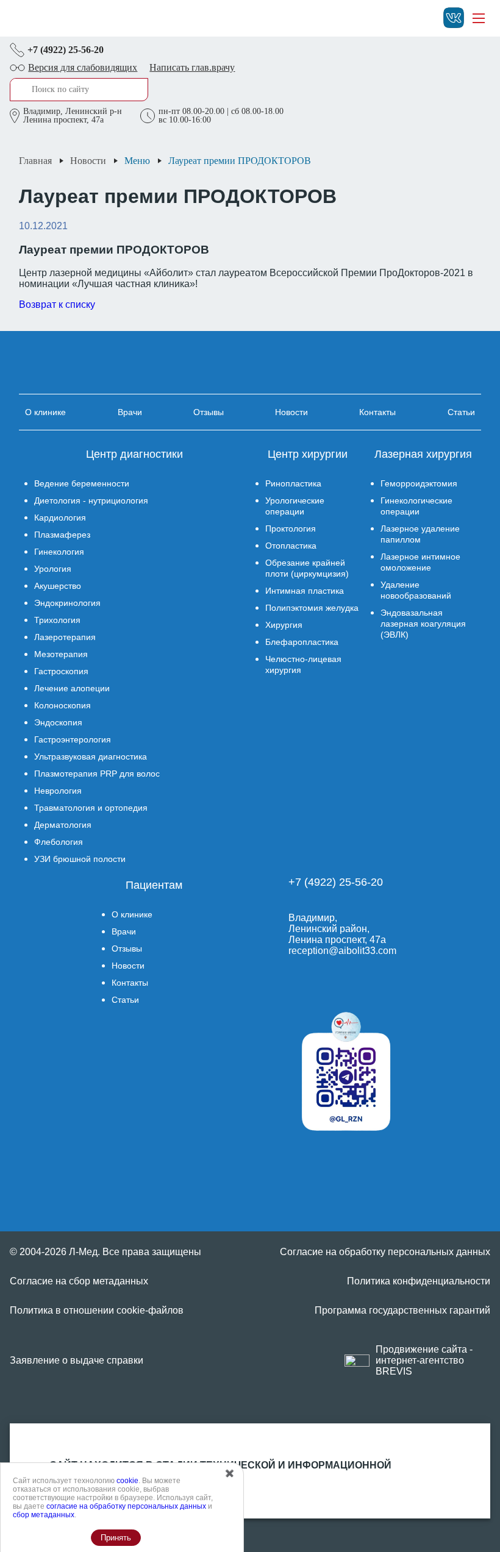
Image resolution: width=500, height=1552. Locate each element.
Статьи (461, 412)
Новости (291, 412)
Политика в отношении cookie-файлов (97, 1310)
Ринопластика (293, 483)
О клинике (45, 412)
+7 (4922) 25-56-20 (65, 49)
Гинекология (59, 552)
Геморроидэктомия (418, 483)
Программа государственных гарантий (402, 1310)
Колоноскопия (62, 705)
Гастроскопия (61, 671)
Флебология (58, 842)
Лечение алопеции (72, 688)
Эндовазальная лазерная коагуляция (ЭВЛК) (423, 623)
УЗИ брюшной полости (80, 859)
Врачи (130, 412)
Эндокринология (67, 603)
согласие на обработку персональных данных (126, 1506)
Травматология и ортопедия (91, 808)
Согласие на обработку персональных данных (385, 1252)
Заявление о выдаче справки (76, 1360)
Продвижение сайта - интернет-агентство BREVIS (424, 1360)
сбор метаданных (43, 1515)
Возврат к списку (57, 304)
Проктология (290, 528)
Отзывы (208, 412)
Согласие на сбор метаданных (79, 1281)
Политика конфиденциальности (418, 1281)
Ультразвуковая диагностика (90, 756)
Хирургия (283, 625)
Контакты (377, 412)
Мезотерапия (61, 654)
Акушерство (57, 586)
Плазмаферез (62, 534)
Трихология (57, 620)
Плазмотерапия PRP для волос (97, 773)
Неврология (58, 791)
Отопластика (290, 545)
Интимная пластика (304, 591)
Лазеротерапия (65, 637)
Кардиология (60, 517)
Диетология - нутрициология (91, 500)
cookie (127, 1480)
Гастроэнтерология (72, 739)
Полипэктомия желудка (312, 608)
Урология (52, 569)
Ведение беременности (81, 483)
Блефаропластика (301, 642)
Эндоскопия (58, 722)
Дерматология (62, 825)
